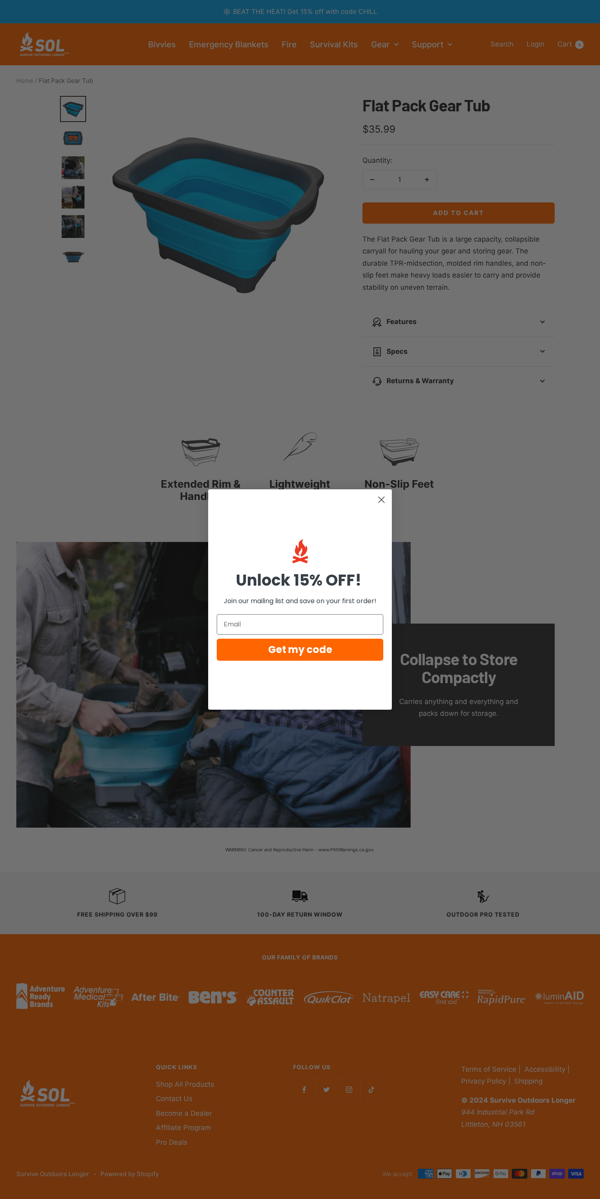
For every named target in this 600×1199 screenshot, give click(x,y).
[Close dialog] (381, 500)
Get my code (300, 649)
